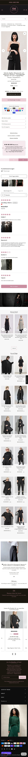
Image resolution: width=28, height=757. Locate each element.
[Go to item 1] (5, 183)
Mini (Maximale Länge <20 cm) (13, 94)
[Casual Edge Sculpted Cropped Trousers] (21, 456)
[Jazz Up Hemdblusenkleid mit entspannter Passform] (21, 365)
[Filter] (2, 195)
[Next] (24, 50)
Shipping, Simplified (14, 138)
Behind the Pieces (13, 133)
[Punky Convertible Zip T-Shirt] (7, 516)
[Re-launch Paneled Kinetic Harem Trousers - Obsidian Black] (21, 425)
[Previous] (3, 50)
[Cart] (26, 10)
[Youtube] (12, 749)
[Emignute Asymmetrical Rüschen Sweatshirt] (7, 425)
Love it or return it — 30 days (14, 135)
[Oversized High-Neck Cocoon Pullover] (7, 365)
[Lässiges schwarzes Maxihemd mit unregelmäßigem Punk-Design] (21, 516)
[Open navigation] (5, 9)
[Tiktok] (14, 749)
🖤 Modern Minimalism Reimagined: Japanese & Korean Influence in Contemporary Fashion (14, 565)
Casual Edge (14, 353)
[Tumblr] (9, 749)
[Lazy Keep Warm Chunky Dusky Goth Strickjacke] (21, 395)
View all (14, 348)
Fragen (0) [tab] (20, 190)
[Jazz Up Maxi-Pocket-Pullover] (7, 456)
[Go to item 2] (12, 183)
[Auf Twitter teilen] (13, 159)
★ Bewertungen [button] (26, 379)
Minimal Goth (14, 312)
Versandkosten (17, 81)
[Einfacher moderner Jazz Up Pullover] (7, 486)
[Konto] (24, 10)
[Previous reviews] (3, 148)
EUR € (10, 740)
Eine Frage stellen (14, 176)
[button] (14, 83)
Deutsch (2, 740)
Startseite (3, 24)
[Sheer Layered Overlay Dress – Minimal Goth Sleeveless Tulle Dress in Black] (7, 323)
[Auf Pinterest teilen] (23, 159)
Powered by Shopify (16, 754)
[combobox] (14, 19)
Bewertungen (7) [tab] (7, 190)
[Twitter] (4, 749)
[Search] (25, 19)
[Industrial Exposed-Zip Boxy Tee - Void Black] (7, 395)
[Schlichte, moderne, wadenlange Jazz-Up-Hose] (21, 486)
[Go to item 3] (19, 183)
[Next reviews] (25, 148)
